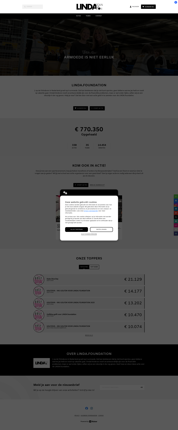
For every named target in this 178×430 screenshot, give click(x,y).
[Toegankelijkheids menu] (175, 2)
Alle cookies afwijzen (89, 234)
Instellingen (101, 229)
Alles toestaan (76, 229)
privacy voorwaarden (91, 211)
